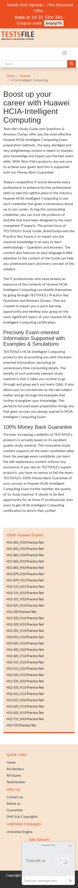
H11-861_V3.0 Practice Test (25, 561)
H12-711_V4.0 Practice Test (25, 719)
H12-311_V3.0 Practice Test (25, 599)
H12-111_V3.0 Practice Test (25, 593)
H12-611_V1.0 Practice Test (25, 694)
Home (10, 76)
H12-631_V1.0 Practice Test (25, 712)
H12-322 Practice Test (21, 612)
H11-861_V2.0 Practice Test (25, 555)
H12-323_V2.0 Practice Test (25, 624)
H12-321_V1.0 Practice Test (25, 605)
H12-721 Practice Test (21, 725)
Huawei (25, 76)
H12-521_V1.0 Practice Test (25, 675)
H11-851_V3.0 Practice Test (25, 542)
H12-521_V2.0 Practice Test (25, 681)
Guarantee (14, 810)
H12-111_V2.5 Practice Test (25, 586)
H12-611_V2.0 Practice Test (25, 700)
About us (13, 803)
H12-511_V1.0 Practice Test (25, 662)
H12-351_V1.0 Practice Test (25, 631)
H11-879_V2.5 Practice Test (25, 580)
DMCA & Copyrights (22, 816)
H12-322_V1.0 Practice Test (25, 618)
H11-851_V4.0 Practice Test (25, 549)
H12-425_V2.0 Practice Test (25, 649)
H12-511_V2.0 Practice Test (25, 668)
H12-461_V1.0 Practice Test (25, 656)
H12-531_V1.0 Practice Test (25, 687)
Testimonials (15, 782)
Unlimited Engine (19, 832)
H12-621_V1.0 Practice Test (25, 706)
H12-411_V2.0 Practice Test (25, 637)
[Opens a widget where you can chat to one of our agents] (48, 863)
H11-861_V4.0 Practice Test (25, 567)
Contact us (14, 797)
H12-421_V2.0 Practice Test (25, 643)
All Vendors (15, 769)
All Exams (13, 775)
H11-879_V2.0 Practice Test (25, 574)
